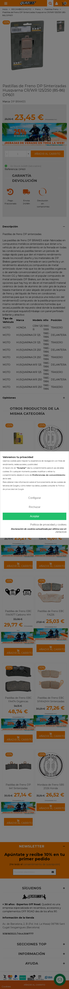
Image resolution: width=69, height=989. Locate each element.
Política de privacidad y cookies (48, 524)
